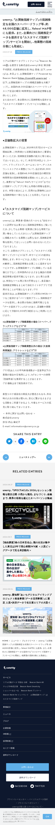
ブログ (6, 721)
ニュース (7, 714)
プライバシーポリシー (27, 802)
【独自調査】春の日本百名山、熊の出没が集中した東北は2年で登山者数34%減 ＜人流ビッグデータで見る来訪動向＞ (26, 546)
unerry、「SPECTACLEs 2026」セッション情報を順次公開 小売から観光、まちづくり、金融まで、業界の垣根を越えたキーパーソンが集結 (27, 494)
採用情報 (7, 741)
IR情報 (6, 734)
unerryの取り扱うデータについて (27, 806)
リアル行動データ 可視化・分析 (15, 682)
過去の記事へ (6, 457)
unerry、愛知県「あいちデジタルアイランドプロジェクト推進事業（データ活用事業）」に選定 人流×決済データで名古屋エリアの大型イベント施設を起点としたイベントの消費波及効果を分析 (27, 602)
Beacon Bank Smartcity (30, 686)
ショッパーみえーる (11, 690)
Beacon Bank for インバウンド (15, 694)
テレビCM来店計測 (10, 686)
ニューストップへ (44, 11)
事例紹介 (7, 707)
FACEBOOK (21, 786)
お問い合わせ (36, 4)
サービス (7, 677)
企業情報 (7, 728)
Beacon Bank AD (37, 682)
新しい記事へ (49, 457)
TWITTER (39, 786)
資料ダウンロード (10, 755)
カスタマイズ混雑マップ (12, 699)
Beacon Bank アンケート (31, 690)
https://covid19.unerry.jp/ (32, 78)
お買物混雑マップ (38, 694)
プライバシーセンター (16, 799)
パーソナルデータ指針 (38, 799)
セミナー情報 (9, 748)
